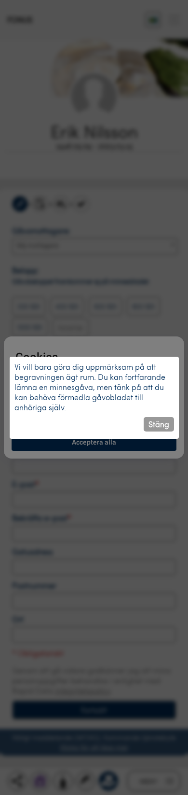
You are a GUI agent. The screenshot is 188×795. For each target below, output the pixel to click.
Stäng (158, 424)
